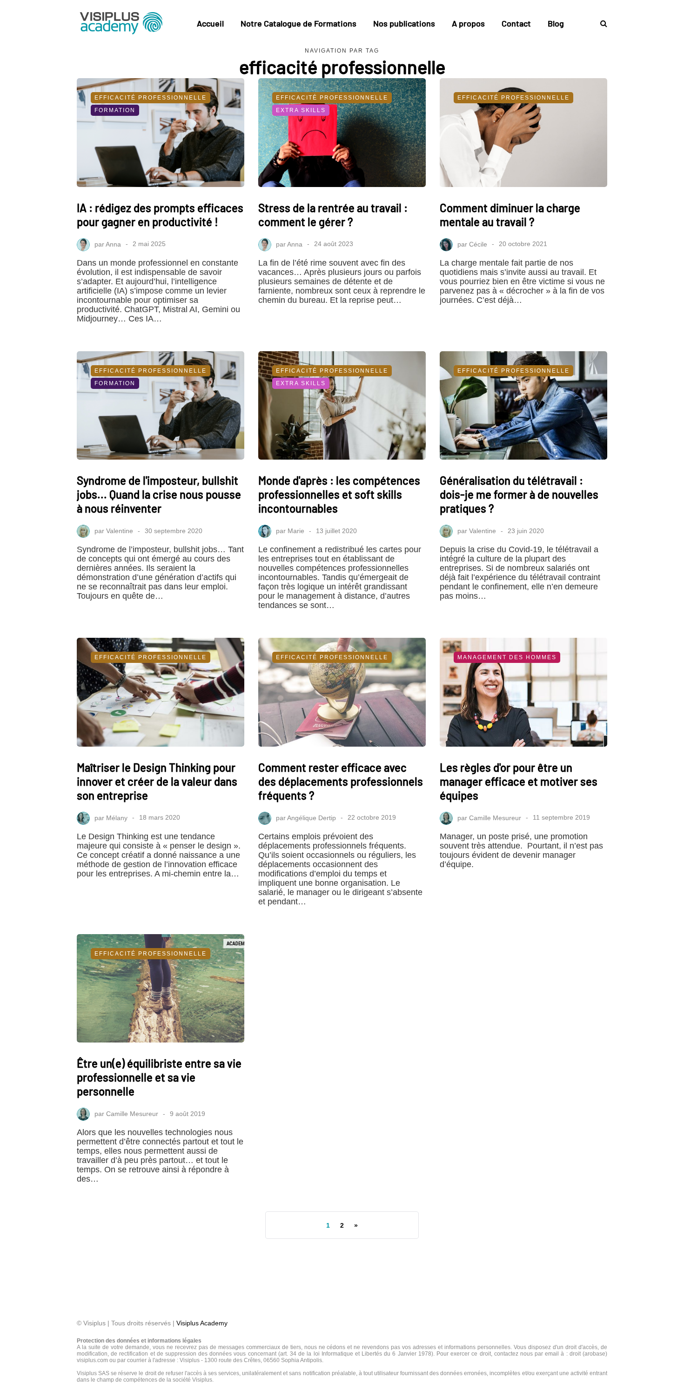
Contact (516, 23)
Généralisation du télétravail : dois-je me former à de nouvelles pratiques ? (519, 494)
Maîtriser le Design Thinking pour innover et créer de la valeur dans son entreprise (157, 781)
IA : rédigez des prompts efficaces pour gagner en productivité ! (160, 214)
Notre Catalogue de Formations (298, 23)
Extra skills (301, 110)
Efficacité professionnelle (150, 97)
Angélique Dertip (311, 817)
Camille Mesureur (495, 817)
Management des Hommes (507, 657)
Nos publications (404, 23)
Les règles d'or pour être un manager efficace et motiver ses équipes (518, 781)
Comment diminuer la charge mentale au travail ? (510, 214)
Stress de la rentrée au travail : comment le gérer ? (333, 214)
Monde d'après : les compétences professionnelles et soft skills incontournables (339, 494)
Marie (296, 531)
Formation (114, 110)
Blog (556, 23)
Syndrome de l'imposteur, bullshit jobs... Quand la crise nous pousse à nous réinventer (159, 494)
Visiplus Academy (202, 1323)
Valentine (119, 531)
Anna (113, 243)
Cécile (478, 243)
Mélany (116, 817)
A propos (468, 23)
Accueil (210, 23)
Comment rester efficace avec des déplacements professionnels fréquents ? (340, 781)
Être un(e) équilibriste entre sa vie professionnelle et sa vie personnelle (159, 1077)
